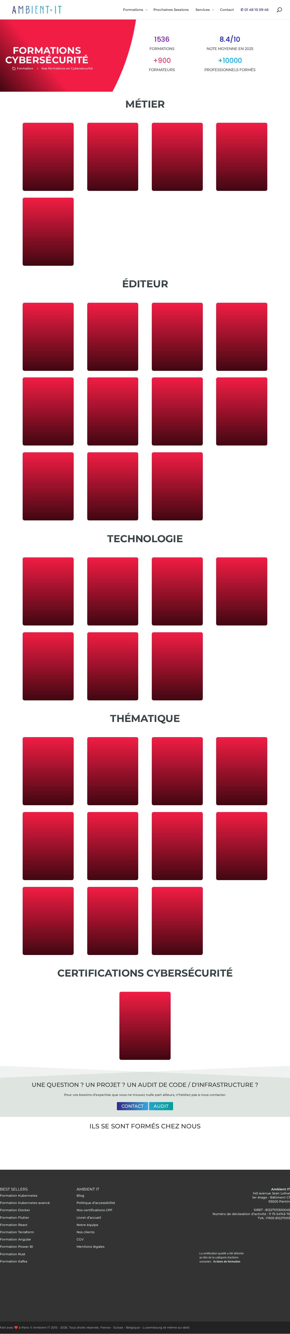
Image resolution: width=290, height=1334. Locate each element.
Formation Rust (12, 1254)
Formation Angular (15, 1240)
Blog (80, 1196)
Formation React (13, 1225)
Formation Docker (15, 1210)
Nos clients (85, 1232)
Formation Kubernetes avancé (25, 1203)
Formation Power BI (16, 1247)
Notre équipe (87, 1225)
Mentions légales (90, 1247)
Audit (161, 1106)
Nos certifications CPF (94, 1210)
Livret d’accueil (89, 1218)
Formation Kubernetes (18, 1196)
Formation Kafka (13, 1261)
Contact (132, 1106)
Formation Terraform (17, 1232)
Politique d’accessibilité (96, 1203)
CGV (80, 1240)
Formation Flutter (14, 1218)
